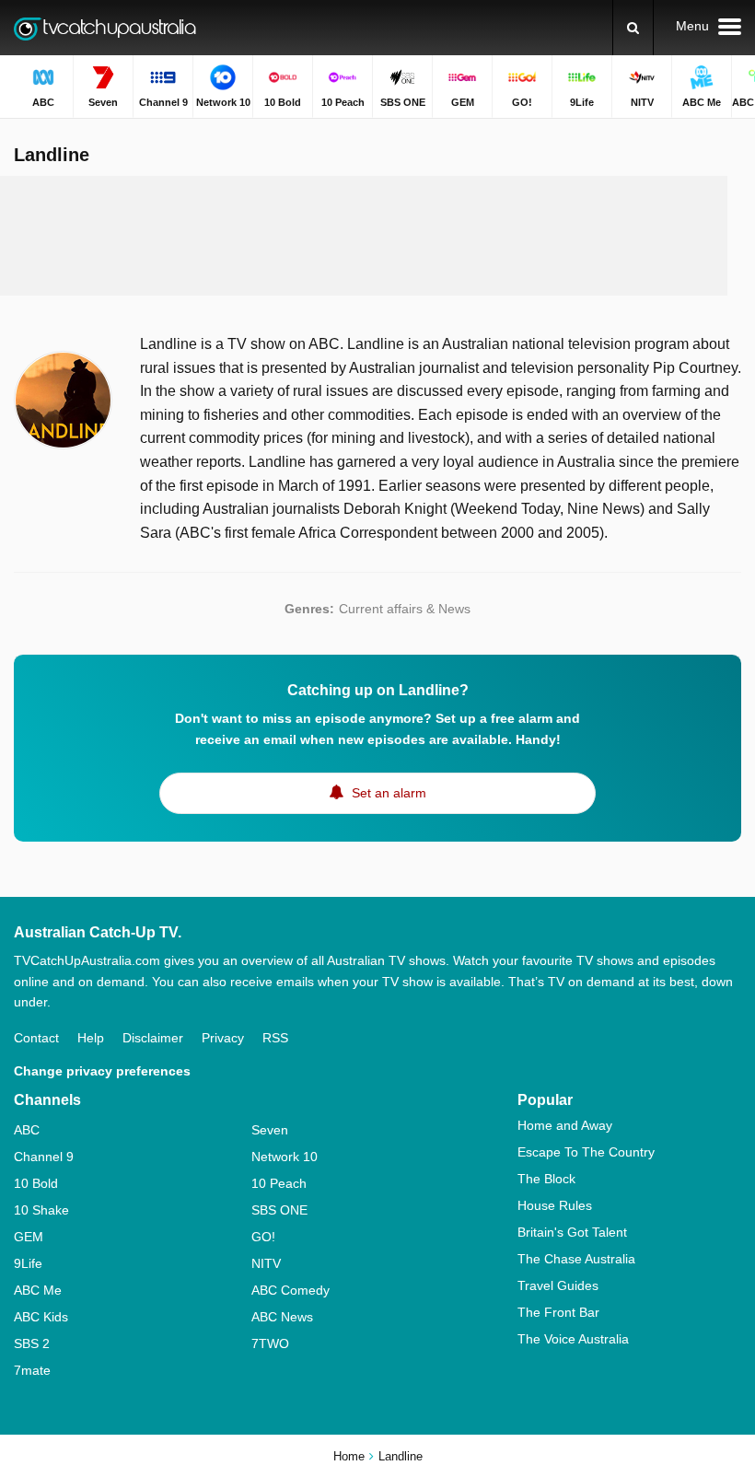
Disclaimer (152, 1037)
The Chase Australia (576, 1258)
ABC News (282, 1316)
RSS (275, 1037)
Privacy (223, 1037)
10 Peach (279, 1183)
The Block (546, 1178)
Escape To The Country (586, 1152)
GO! (263, 1236)
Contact (36, 1037)
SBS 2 (32, 1343)
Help (90, 1037)
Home (349, 1456)
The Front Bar (558, 1312)
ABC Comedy (290, 1290)
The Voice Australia (573, 1339)
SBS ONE (279, 1210)
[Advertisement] (364, 235)
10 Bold (36, 1183)
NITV (266, 1263)
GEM (28, 1236)
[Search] (633, 27)
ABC (27, 1129)
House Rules (554, 1205)
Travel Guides (557, 1285)
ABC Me (38, 1290)
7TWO (270, 1343)
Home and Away (564, 1125)
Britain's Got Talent (572, 1232)
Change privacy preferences (102, 1071)
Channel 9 (44, 1156)
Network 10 (284, 1156)
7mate (32, 1370)
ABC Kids (41, 1316)
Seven (269, 1129)
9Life (28, 1263)
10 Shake (41, 1210)
